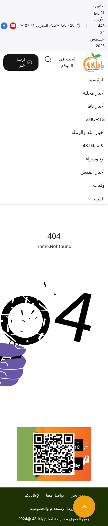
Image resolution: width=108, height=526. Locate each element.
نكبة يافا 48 (94, 145)
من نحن (77, 495)
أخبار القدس (92, 172)
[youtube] (13, 25)
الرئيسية (97, 79)
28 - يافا (68, 25)
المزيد (98, 198)
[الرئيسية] (94, 62)
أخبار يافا (96, 106)
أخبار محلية (94, 93)
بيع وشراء (95, 158)
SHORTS (95, 119)
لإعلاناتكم (32, 495)
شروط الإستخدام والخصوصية (54, 508)
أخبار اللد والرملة (88, 132)
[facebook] (4, 25)
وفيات (99, 185)
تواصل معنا (55, 495)
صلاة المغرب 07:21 (40, 25)
